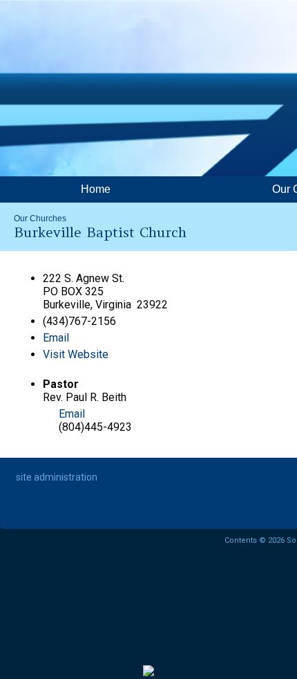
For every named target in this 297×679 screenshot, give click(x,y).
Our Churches (40, 218)
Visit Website (75, 354)
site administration (56, 477)
